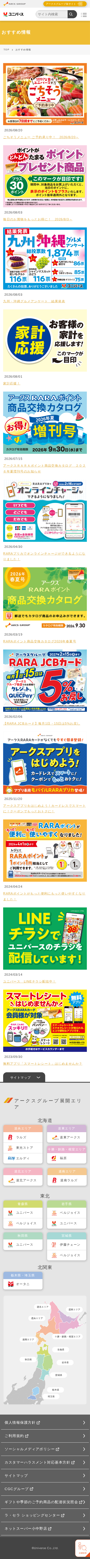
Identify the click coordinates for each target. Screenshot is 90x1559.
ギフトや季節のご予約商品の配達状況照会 (41, 1502)
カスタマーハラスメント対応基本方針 (37, 1462)
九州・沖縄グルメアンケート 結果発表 (34, 301)
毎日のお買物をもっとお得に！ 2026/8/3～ (37, 219)
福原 (63, 1158)
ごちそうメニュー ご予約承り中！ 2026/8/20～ (41, 137)
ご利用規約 (14, 1436)
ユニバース (24, 1212)
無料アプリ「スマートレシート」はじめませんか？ (42, 1063)
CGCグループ (17, 1489)
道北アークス (26, 1180)
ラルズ (21, 1137)
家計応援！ (11, 383)
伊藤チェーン (70, 1244)
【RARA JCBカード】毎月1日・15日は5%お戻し (41, 723)
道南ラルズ (68, 1180)
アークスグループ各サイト (61, 3)
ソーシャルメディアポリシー (30, 1449)
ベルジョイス (26, 1223)
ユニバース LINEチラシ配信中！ (29, 981)
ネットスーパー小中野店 (26, 1528)
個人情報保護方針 (20, 1422)
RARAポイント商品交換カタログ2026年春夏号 (39, 641)
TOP (6, 49)
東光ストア (24, 1147)
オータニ (23, 1284)
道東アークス (70, 1137)
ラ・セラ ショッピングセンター (32, 1515)
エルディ (23, 1158)
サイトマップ (16, 1476)
